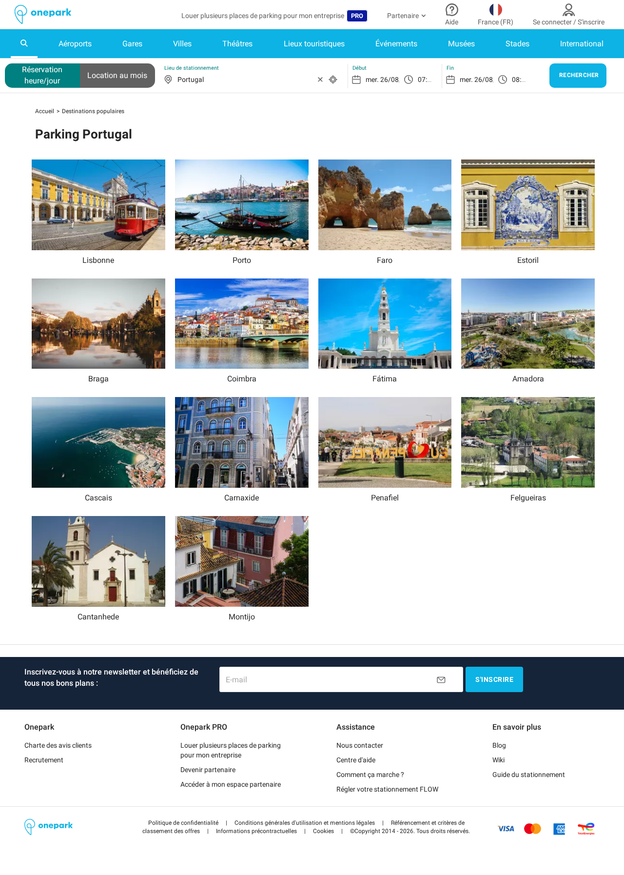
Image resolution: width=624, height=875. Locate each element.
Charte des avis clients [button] (58, 745)
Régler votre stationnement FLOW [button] (387, 789)
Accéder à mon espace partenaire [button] (230, 784)
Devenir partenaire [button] (207, 770)
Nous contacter (359, 745)
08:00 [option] (520, 79)
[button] (183, 822)
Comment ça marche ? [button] (370, 774)
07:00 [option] (426, 79)
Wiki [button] (498, 760)
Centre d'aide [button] (355, 760)
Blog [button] (499, 745)
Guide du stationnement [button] (528, 774)
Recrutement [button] (43, 760)
